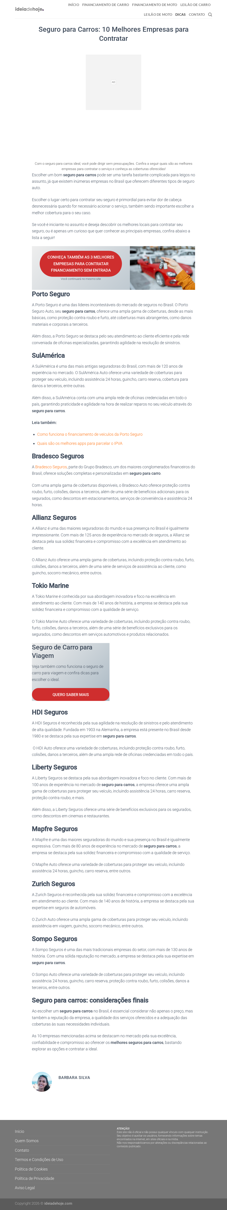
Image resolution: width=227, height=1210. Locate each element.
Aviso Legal (25, 1187)
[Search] (210, 14)
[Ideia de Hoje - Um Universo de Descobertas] (29, 9)
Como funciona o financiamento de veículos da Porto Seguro (90, 434)
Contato (197, 14)
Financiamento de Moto (154, 5)
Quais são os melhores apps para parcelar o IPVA (79, 443)
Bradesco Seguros (51, 467)
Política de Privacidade (34, 1178)
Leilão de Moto (158, 14)
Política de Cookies (31, 1169)
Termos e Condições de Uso (39, 1159)
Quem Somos (27, 1140)
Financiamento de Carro (105, 5)
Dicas (180, 14)
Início (73, 5)
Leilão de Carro (195, 5)
